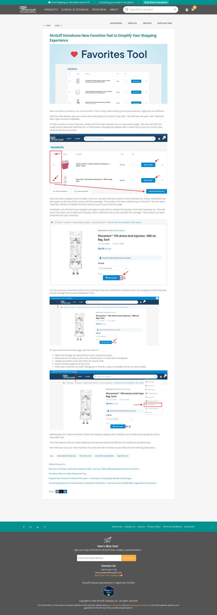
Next (57, 25)
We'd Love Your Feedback (107, 575)
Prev (48, 25)
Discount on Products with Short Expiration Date (70, 469)
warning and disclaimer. (140, 605)
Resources (117, 526)
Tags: (52, 455)
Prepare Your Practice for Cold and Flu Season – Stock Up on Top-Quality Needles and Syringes (90, 478)
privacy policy (116, 605)
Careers (141, 526)
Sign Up (128, 558)
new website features (66, 455)
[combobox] (150, 9)
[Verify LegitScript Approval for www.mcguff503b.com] (108, 596)
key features (122, 455)
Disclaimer (189, 526)
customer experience (104, 455)
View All (132, 23)
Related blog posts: (57, 464)
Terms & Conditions (172, 526)
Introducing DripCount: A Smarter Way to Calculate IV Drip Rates (77, 483)
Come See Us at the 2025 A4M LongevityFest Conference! (131, 483)
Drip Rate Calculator (156, 2)
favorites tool (85, 455)
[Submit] (126, 9)
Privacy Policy (153, 526)
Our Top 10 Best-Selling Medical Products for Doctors (116, 469)
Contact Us (130, 526)
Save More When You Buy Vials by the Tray (67, 473)
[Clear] (175, 9)
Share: (51, 491)
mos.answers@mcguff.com (108, 572)
